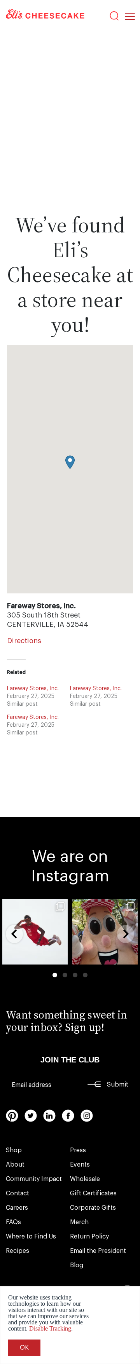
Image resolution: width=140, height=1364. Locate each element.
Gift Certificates (93, 1193)
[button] (70, 462)
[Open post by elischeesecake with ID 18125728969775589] (105, 932)
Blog (76, 1265)
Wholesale (85, 1179)
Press (78, 1150)
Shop (14, 1150)
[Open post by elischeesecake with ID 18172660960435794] (35, 932)
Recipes (17, 1251)
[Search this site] (114, 16)
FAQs (13, 1222)
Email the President (98, 1251)
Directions (24, 640)
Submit (117, 1084)
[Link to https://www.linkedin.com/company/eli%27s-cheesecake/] (49, 1115)
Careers (17, 1208)
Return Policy (89, 1236)
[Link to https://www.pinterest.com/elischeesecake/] (12, 1115)
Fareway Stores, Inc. (33, 688)
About (15, 1165)
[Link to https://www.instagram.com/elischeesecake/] (86, 1115)
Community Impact (34, 1179)
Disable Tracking (50, 1328)
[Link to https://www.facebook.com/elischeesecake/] (68, 1115)
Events (80, 1165)
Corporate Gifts (93, 1208)
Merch (79, 1222)
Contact (17, 1193)
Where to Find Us (31, 1236)
